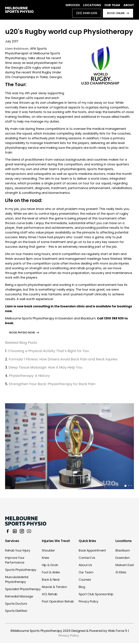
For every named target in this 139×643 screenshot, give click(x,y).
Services (72, 5)
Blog (82, 587)
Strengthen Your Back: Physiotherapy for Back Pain (52, 384)
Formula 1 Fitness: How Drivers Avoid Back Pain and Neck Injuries (63, 359)
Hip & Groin (50, 565)
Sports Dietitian (16, 611)
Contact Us (87, 558)
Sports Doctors (16, 603)
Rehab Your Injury (17, 550)
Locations (92, 5)
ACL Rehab (49, 594)
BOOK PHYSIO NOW (22, 332)
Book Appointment (92, 550)
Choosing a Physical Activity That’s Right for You (48, 351)
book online (116, 13)
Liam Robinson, (17, 48)
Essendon (122, 558)
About (128, 5)
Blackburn (122, 550)
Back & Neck (51, 579)
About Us (85, 565)
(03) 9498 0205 (86, 13)
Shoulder (48, 550)
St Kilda (120, 572)
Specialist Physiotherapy (23, 589)
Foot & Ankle (51, 572)
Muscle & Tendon (54, 587)
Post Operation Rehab (58, 601)
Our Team (112, 5)
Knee (45, 558)
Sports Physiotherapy (20, 570)
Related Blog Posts (21, 342)
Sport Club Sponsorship (96, 594)
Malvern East (124, 565)
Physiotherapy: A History (29, 375)
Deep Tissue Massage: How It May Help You (45, 367)
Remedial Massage (19, 596)
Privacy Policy (88, 601)
